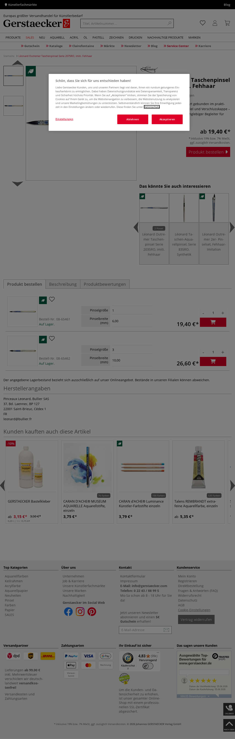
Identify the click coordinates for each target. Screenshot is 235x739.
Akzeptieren (167, 119)
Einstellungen (64, 119)
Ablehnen (132, 119)
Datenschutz (152, 107)
